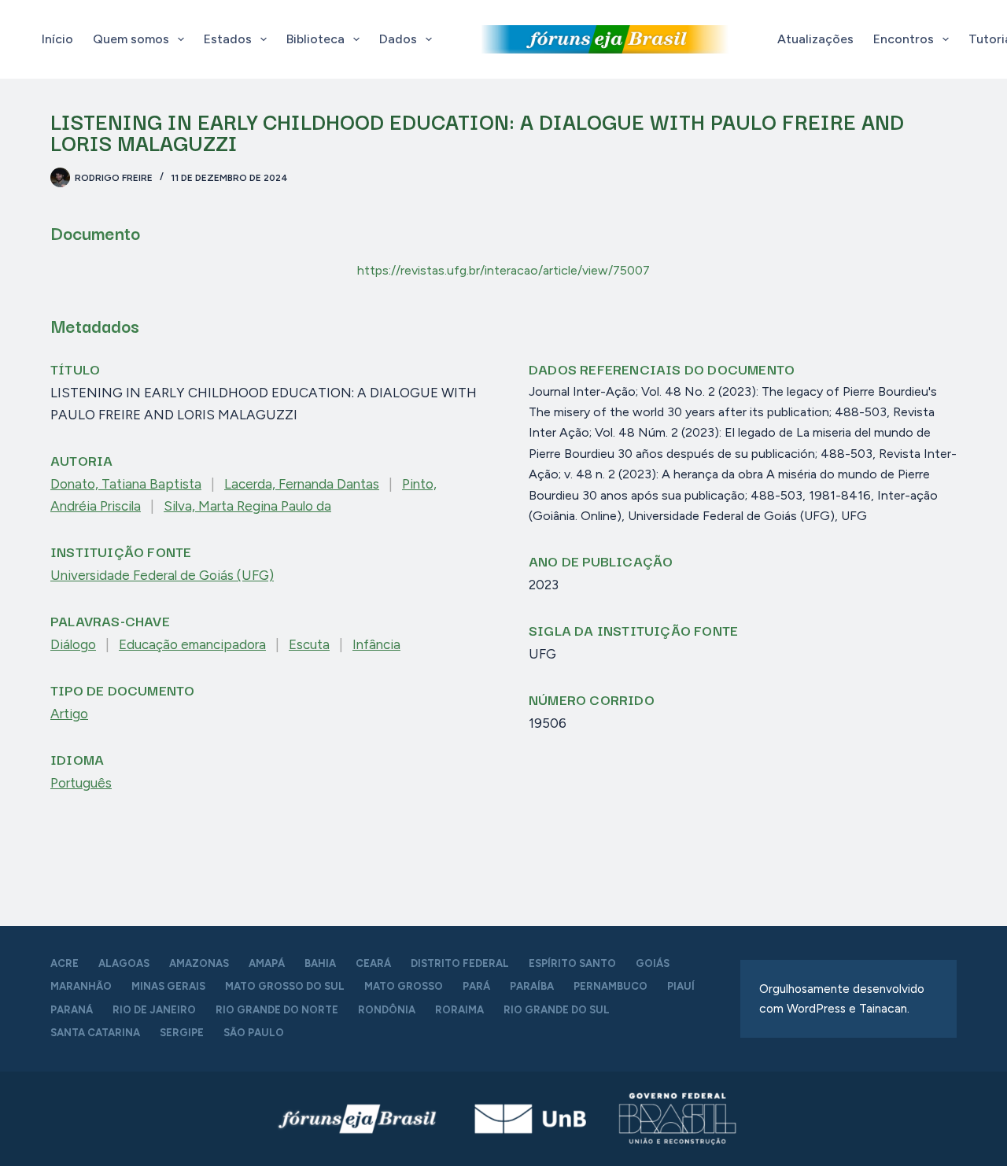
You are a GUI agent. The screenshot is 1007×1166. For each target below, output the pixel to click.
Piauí (681, 986)
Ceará (373, 963)
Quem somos (131, 38)
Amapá (267, 963)
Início (57, 38)
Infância (376, 644)
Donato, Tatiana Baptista (125, 484)
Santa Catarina (95, 1033)
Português (81, 783)
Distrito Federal (460, 963)
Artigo (69, 713)
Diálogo (73, 644)
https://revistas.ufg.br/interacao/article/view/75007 (503, 270)
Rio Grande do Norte (277, 1010)
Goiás (652, 963)
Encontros (903, 38)
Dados (398, 38)
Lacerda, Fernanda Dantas (301, 484)
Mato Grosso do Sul (285, 986)
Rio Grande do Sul (557, 1010)
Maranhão (81, 986)
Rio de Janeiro (154, 1010)
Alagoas (123, 963)
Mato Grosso (403, 986)
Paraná (71, 1010)
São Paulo (253, 1033)
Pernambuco (610, 986)
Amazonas (199, 963)
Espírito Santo (572, 963)
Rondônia (386, 1010)
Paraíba (532, 986)
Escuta (309, 644)
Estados (228, 38)
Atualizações (815, 38)
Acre (64, 963)
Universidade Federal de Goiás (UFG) (162, 575)
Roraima (459, 1010)
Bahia (320, 963)
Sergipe (182, 1033)
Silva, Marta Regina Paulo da (247, 506)
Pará (476, 986)
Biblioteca (315, 38)
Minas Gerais (168, 986)
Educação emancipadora (192, 644)
